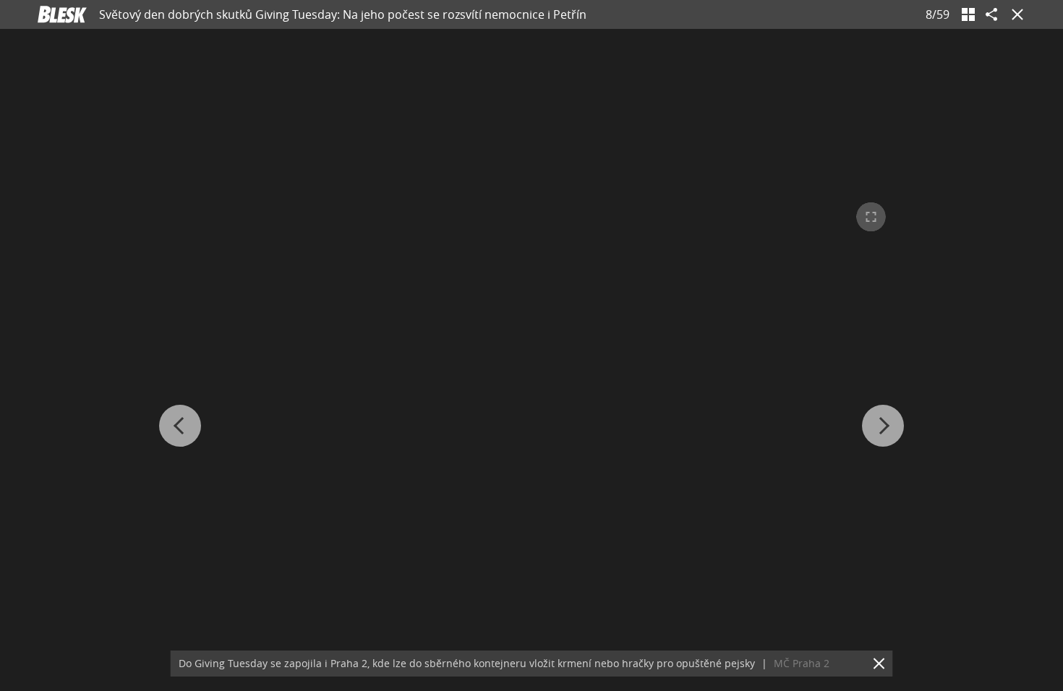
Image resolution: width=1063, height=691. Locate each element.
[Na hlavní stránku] (62, 14)
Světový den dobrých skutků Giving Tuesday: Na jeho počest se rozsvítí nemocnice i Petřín (342, 14)
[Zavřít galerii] (1014, 14)
